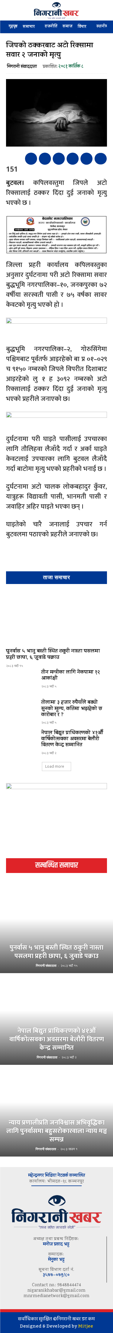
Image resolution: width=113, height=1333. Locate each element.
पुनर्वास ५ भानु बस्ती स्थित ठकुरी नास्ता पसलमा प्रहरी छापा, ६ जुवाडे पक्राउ (53, 655)
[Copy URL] (86, 159)
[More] (100, 159)
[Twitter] (45, 159)
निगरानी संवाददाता (22, 67)
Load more (54, 766)
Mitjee (85, 1326)
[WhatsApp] (73, 159)
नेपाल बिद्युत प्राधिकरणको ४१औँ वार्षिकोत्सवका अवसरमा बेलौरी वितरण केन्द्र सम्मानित (72, 739)
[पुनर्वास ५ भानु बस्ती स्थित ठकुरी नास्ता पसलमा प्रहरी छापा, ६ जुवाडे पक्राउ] (56, 617)
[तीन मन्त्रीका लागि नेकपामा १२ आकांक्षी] (21, 682)
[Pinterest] (59, 159)
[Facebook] (31, 159)
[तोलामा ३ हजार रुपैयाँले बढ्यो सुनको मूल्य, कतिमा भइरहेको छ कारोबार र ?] (21, 712)
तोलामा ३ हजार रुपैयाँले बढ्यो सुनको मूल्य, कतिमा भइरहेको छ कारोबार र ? (71, 709)
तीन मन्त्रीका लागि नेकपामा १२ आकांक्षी (70, 675)
